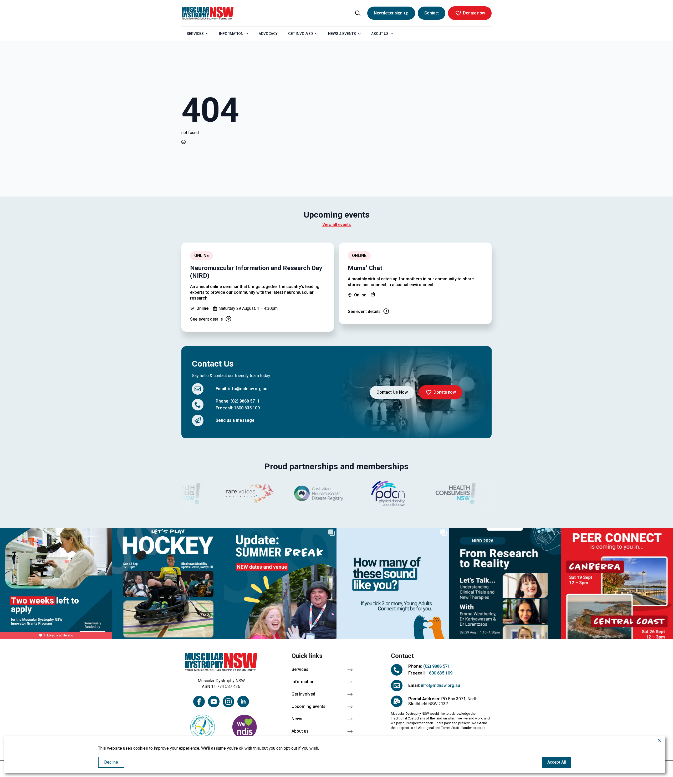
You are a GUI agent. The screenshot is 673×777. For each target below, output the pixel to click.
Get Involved (300, 34)
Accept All (556, 762)
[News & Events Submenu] (361, 34)
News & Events (342, 34)
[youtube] (214, 701)
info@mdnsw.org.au (247, 388)
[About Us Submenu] (394, 34)
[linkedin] (243, 701)
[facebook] (199, 701)
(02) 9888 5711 (245, 401)
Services (195, 34)
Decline (111, 762)
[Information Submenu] (248, 34)
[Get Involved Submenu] (318, 34)
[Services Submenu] (209, 34)
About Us (380, 34)
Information (231, 34)
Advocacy (268, 34)
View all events (336, 224)
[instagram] (228, 701)
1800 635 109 (247, 407)
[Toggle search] (358, 13)
